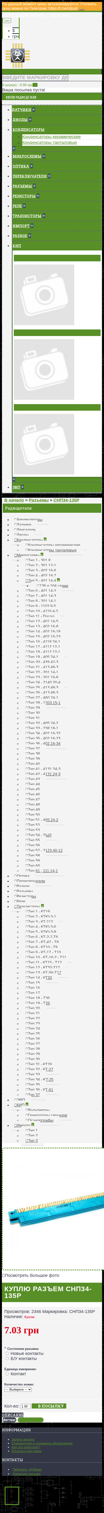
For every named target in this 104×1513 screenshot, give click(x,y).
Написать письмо (26, 1474)
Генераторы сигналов (37, 332)
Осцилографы (29, 407)
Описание (12, 1415)
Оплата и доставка (26, 1451)
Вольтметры (27, 258)
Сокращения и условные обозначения (42, 1443)
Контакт (18, 1373)
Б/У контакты (24, 1358)
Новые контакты (27, 1353)
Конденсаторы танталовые (49, 142)
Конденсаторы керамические (51, 136)
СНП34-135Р (31, 1419)
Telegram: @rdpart (27, 1469)
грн (15, 36)
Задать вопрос (23, 1439)
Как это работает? (26, 1447)
